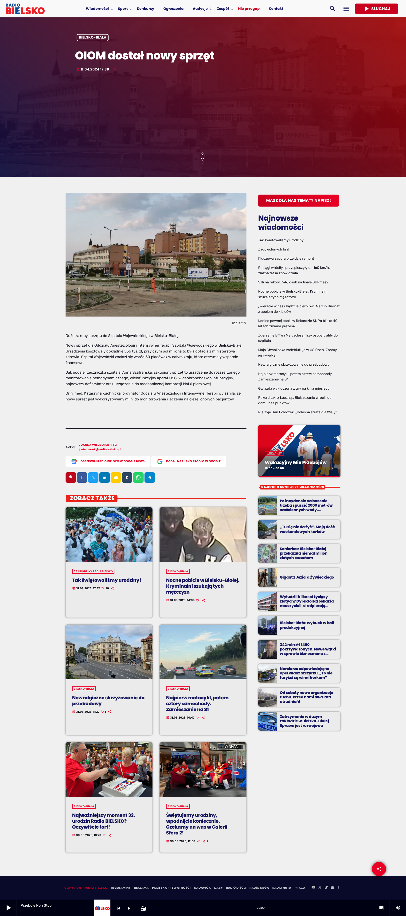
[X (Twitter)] (320, 887)
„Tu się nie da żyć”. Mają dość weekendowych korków (307, 529)
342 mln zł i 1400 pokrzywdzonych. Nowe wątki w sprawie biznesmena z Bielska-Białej (308, 651)
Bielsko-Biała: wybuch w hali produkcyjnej (307, 625)
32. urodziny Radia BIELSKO (93, 571)
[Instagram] (332, 887)
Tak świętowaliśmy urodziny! (106, 580)
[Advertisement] (203, 112)
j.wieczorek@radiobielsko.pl (100, 449)
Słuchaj (376, 8)
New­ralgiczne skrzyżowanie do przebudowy (108, 700)
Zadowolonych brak (274, 249)
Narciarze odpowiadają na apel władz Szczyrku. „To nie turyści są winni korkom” (306, 673)
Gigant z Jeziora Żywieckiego (307, 577)
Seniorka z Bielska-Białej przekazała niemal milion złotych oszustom (304, 553)
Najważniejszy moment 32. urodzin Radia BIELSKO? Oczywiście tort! (103, 821)
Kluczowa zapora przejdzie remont (286, 258)
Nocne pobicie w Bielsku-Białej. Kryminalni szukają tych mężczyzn (202, 586)
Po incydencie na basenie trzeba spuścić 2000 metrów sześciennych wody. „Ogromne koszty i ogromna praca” (306, 510)
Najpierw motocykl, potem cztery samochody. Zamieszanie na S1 (197, 703)
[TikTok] (326, 887)
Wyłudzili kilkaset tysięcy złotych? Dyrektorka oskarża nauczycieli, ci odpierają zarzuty (307, 603)
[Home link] (25, 8)
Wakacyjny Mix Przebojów (296, 462)
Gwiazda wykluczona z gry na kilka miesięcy (293, 388)
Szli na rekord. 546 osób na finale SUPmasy (293, 282)
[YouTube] (313, 887)
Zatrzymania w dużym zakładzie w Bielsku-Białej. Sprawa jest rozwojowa (305, 721)
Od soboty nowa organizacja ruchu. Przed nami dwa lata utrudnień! (306, 697)
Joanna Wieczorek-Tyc (98, 445)
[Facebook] (339, 887)
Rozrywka (274, 453)
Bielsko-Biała (92, 37)
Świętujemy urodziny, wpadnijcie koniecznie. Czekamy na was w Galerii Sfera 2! (196, 824)
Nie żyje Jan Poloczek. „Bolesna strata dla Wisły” (297, 412)
